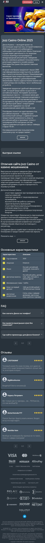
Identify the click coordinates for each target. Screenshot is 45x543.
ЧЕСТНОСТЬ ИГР (33, 483)
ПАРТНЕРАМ (36, 466)
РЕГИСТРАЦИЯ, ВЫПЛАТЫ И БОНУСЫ (24, 487)
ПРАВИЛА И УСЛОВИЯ (25, 470)
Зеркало (22, 137)
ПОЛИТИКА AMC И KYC (18, 483)
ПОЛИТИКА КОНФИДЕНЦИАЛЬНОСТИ (25, 475)
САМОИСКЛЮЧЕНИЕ (16, 479)
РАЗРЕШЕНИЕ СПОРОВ (32, 479)
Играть (11, 22)
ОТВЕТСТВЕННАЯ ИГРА (23, 466)
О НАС (11, 466)
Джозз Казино (8, 45)
